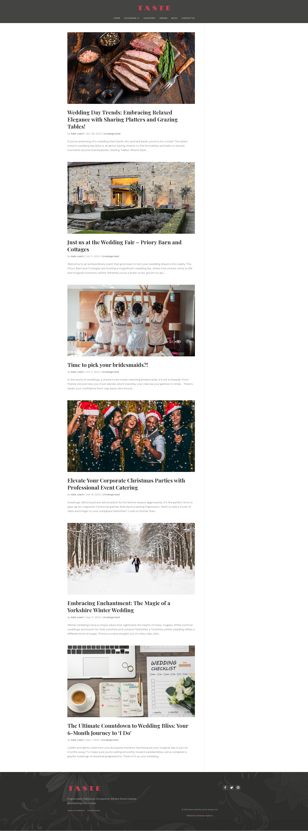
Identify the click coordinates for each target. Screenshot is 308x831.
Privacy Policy (94, 810)
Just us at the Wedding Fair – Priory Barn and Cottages (124, 245)
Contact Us (188, 18)
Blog (174, 18)
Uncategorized (111, 133)
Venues (163, 18)
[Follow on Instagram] (238, 787)
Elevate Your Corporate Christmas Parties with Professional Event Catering (126, 484)
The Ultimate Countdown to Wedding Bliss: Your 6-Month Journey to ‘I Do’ (127, 729)
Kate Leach (77, 133)
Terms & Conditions (76, 810)
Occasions (130, 18)
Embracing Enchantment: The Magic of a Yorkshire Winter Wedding (118, 606)
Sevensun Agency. (205, 815)
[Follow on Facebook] (225, 787)
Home (117, 18)
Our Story (149, 18)
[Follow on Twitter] (231, 787)
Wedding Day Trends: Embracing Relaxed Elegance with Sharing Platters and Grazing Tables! (122, 119)
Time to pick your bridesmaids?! (107, 364)
